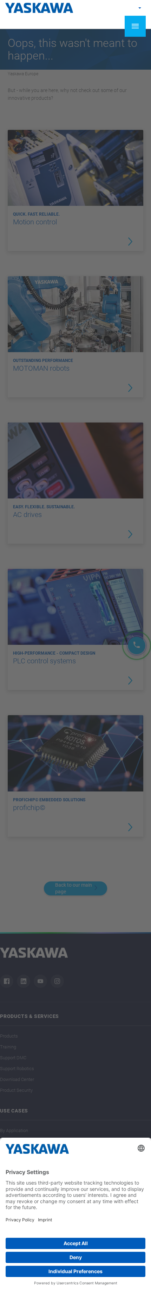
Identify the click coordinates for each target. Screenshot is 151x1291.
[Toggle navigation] (135, 26)
